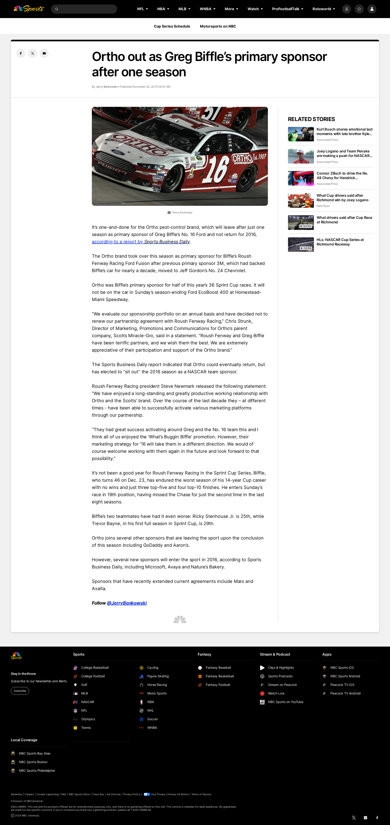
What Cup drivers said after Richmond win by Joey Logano (343, 197)
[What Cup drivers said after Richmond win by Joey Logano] (301, 200)
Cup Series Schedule (172, 26)
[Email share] (44, 53)
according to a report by (141, 241)
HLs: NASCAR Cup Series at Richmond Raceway (340, 241)
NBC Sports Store (79, 794)
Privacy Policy (131, 794)
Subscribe (20, 690)
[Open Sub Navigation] (147, 9)
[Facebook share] (20, 53)
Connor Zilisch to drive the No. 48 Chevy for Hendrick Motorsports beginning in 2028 (343, 175)
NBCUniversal (35, 801)
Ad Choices (114, 794)
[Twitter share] (32, 53)
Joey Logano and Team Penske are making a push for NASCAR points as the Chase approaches (344, 153)
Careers (29, 794)
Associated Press (327, 139)
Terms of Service (201, 794)
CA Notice (183, 794)
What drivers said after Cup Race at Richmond (344, 219)
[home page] (29, 9)
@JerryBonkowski (127, 603)
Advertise (16, 794)
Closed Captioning (48, 794)
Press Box (98, 794)
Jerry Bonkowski (106, 86)
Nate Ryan (323, 206)
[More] (346, 9)
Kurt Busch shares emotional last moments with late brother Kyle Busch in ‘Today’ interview (345, 131)
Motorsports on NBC (218, 26)
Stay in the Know (23, 673)
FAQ (63, 794)
